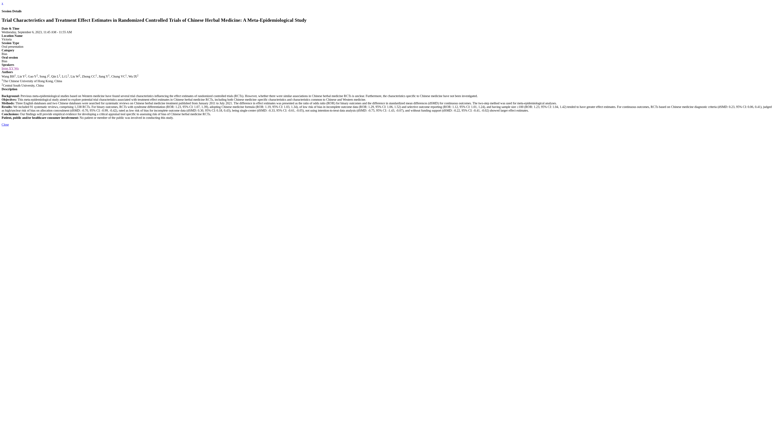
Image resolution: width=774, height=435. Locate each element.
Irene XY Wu (10, 68)
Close (5, 124)
